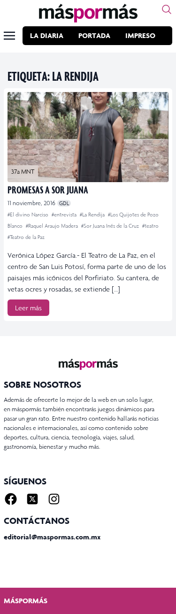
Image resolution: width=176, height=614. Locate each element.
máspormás (25, 600)
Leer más (28, 307)
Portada (94, 35)
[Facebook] (11, 499)
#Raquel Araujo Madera (52, 226)
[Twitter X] (32, 499)
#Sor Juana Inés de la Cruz (110, 226)
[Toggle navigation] (9, 35)
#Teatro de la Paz (26, 237)
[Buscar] (166, 9)
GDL (64, 203)
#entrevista (65, 214)
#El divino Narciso (29, 214)
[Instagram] (54, 499)
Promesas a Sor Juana (48, 189)
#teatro (150, 226)
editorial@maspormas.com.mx (52, 536)
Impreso (140, 35)
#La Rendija (93, 214)
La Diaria (46, 35)
